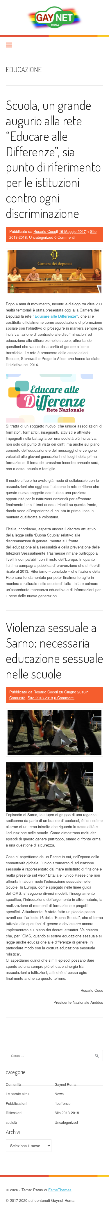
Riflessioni (14, 1112)
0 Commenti (64, 237)
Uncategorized (41, 237)
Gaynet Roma (65, 1084)
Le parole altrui (18, 1093)
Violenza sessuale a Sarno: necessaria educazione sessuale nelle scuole (54, 650)
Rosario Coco (44, 231)
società (11, 1122)
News (59, 1093)
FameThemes (60, 1189)
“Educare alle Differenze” (55, 316)
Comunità (17, 697)
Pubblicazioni (16, 1103)
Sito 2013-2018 (40, 697)
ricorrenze (63, 1103)
